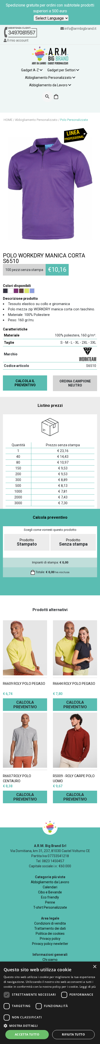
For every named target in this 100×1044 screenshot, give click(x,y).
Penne (50, 902)
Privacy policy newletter (50, 944)
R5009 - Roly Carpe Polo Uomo (74, 778)
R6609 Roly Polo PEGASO (24, 684)
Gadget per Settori (61, 70)
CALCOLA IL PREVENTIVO (25, 383)
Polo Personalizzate (74, 120)
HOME (8, 120)
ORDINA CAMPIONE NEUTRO (75, 383)
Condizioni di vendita (50, 923)
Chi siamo (50, 960)
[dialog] (50, 1003)
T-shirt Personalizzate (50, 907)
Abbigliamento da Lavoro (48, 85)
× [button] (94, 967)
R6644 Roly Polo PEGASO (74, 684)
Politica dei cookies (50, 933)
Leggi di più (88, 987)
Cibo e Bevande (50, 892)
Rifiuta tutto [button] (73, 1034)
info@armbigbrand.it (80, 28)
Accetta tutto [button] (27, 1034)
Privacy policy (50, 939)
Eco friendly (50, 897)
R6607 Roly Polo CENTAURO (17, 778)
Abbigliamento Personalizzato (48, 78)
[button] (50, 1025)
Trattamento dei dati (50, 928)
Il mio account (17, 40)
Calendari (50, 887)
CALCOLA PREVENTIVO (25, 704)
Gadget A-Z (30, 70)
